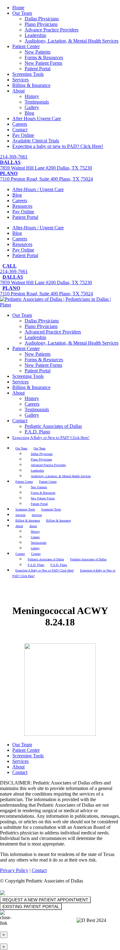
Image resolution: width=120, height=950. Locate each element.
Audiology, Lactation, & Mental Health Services (71, 40)
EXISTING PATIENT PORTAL (30, 906)
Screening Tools (28, 74)
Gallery (32, 107)
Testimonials (37, 101)
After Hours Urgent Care (36, 118)
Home (18, 7)
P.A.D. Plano (37, 431)
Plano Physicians (41, 24)
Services (20, 79)
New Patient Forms (43, 63)
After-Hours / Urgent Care (38, 189)
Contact (19, 129)
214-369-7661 (14, 156)
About (18, 90)
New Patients (37, 52)
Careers (19, 124)
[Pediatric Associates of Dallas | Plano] (60, 304)
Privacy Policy (14, 870)
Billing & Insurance (31, 85)
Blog (29, 113)
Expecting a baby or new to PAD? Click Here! (57, 146)
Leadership (35, 35)
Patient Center (26, 46)
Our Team (22, 13)
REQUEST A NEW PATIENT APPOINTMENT (45, 899)
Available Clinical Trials (35, 140)
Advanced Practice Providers (53, 331)
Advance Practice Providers (51, 29)
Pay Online (23, 135)
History (32, 96)
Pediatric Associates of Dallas (53, 426)
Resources (22, 206)
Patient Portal (37, 68)
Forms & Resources (44, 57)
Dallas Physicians (42, 18)
